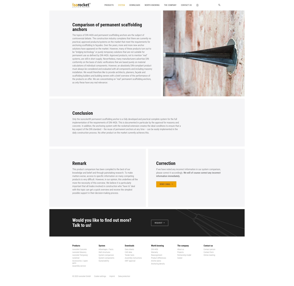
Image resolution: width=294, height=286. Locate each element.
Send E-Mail (165, 184)
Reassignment (156, 255)
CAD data (128, 252)
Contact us (186, 5)
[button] (219, 5)
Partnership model (184, 255)
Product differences (158, 258)
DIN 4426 (154, 249)
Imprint (112, 276)
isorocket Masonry (79, 252)
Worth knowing (152, 5)
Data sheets (129, 249)
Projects (180, 252)
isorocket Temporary (80, 255)
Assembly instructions (133, 258)
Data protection (124, 276)
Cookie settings (100, 276)
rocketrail (75, 258)
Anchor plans (156, 261)
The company (170, 5)
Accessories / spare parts (80, 262)
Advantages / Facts (106, 249)
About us (180, 249)
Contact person (209, 249)
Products (109, 5)
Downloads (134, 5)
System (121, 5)
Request (158, 223)
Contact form (209, 252)
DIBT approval (130, 261)
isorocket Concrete (79, 249)
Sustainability (104, 261)
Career (179, 258)
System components (106, 258)
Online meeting (209, 255)
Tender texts (129, 255)
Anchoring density (158, 264)
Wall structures (104, 252)
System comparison (106, 255)
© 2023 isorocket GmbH (81, 276)
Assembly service (79, 266)
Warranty (154, 252)
